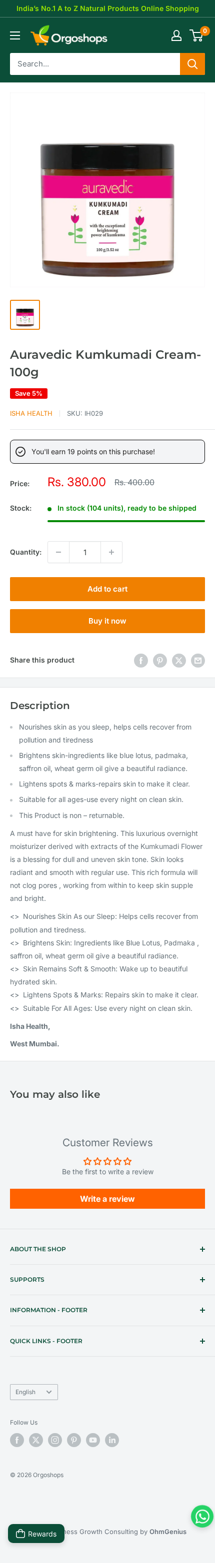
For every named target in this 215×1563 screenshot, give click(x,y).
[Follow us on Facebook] (17, 1440)
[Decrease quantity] (58, 552)
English (26, 1392)
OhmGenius (168, 1532)
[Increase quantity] (111, 552)
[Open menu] (15, 35)
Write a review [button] (107, 1199)
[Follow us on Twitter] (36, 1440)
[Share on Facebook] (141, 660)
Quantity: (26, 552)
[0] (196, 35)
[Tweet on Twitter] (179, 660)
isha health (31, 413)
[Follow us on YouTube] (93, 1440)
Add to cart (108, 589)
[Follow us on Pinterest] (74, 1440)
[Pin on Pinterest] (160, 660)
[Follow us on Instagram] (55, 1440)
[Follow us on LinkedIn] (112, 1440)
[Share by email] (198, 660)
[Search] (192, 64)
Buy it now (107, 621)
